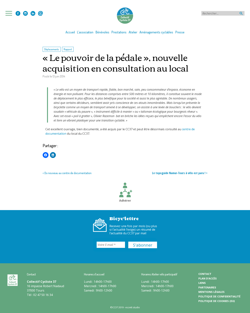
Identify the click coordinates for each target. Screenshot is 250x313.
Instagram (25, 13)
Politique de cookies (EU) (216, 301)
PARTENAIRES (207, 287)
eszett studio (132, 307)
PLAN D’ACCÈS (207, 278)
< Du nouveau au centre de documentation (67, 173)
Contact (40, 13)
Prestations (118, 32)
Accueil (70, 32)
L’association (85, 32)
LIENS (202, 283)
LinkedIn (33, 13)
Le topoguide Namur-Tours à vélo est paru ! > (179, 173)
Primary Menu (9, 13)
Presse (179, 32)
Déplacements (51, 49)
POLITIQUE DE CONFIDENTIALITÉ (219, 296)
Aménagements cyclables (156, 32)
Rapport (68, 49)
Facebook (18, 13)
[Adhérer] (125, 190)
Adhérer (125, 201)
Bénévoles (102, 32)
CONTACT (204, 274)
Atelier (133, 32)
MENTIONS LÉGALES (211, 292)
